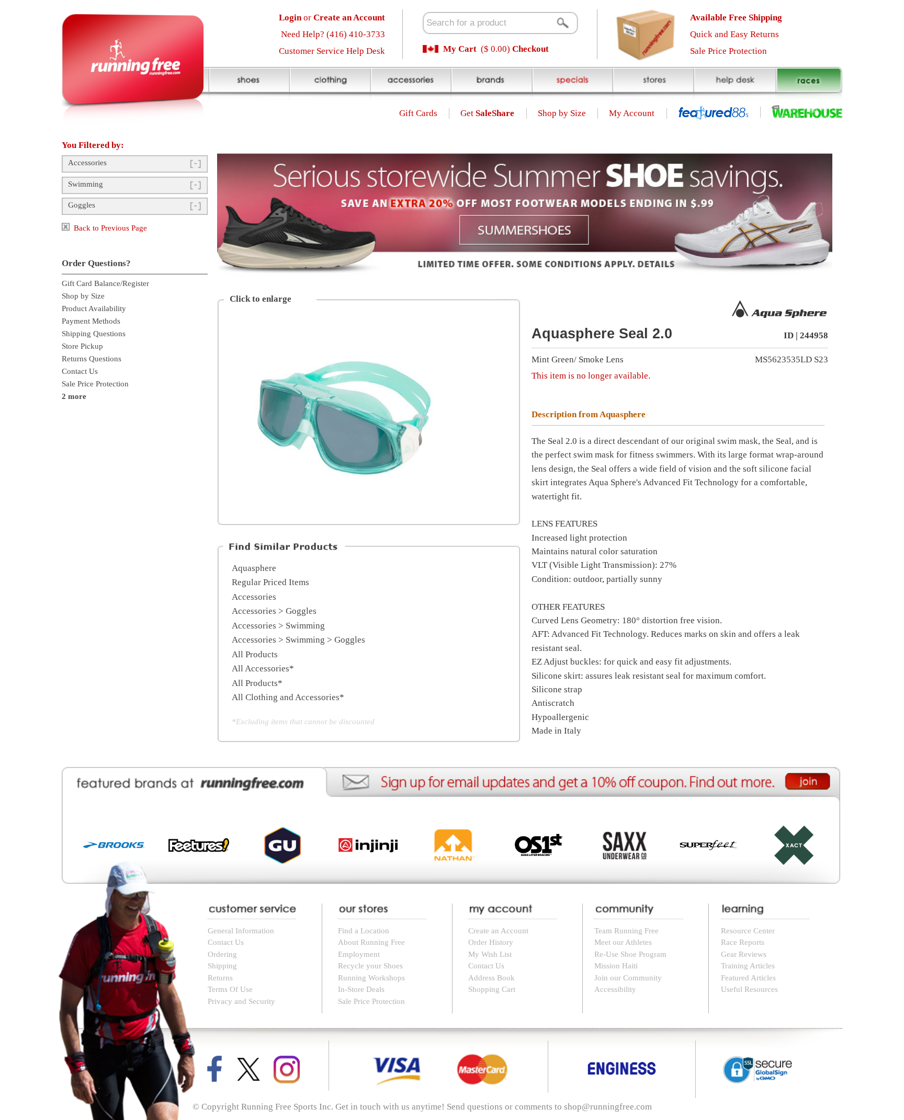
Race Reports (742, 942)
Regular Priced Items (270, 582)
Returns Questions (91, 359)
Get (487, 113)
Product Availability (94, 308)
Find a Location (363, 931)
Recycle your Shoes (370, 966)
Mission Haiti (616, 966)
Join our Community (628, 978)
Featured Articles (748, 978)
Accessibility (615, 989)
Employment (359, 954)
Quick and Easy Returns (734, 34)
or (332, 17)
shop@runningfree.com (608, 1107)
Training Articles (748, 966)
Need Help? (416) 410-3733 (333, 34)
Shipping (222, 966)
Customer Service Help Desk (332, 51)
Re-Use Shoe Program (630, 954)
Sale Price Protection (728, 51)
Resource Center (748, 931)
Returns (220, 978)
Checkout (530, 49)
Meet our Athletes (623, 942)
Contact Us (80, 371)
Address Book (491, 978)
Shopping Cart (491, 989)
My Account (631, 113)
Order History (490, 942)
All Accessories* (263, 668)
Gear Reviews (743, 954)
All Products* (257, 683)
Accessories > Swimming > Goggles (298, 640)
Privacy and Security (241, 1001)
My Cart (460, 49)
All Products (255, 654)
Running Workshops (371, 978)
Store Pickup (82, 346)
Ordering (222, 954)
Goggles (81, 205)
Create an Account (498, 931)
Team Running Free (626, 931)
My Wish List (490, 954)
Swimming (85, 184)
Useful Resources (749, 989)
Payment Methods (91, 321)
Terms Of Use (230, 989)
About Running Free (371, 942)
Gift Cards (418, 113)
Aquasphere (254, 568)
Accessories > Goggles (274, 611)
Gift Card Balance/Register (105, 283)
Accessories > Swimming (278, 626)
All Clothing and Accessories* (288, 697)
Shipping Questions (94, 333)
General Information (241, 931)
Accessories (87, 162)
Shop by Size (562, 113)
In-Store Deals (361, 989)
